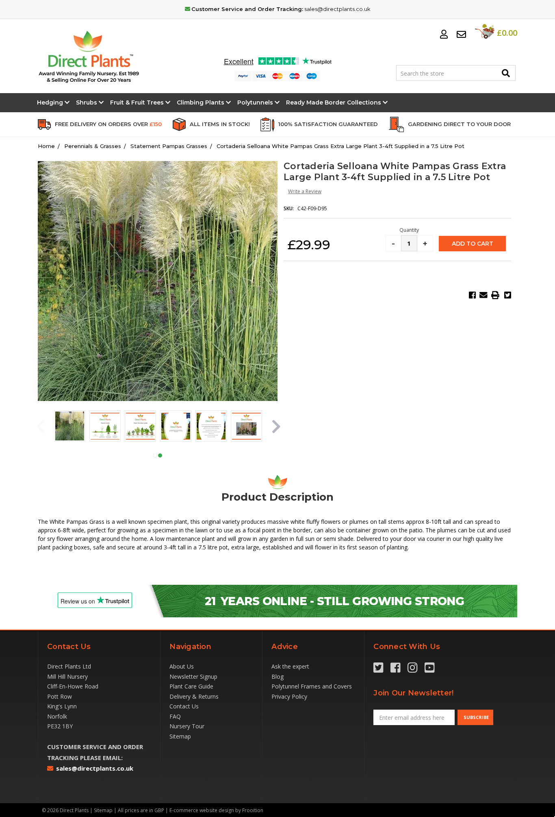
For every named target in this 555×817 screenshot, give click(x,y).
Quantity (409, 230)
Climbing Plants (201, 102)
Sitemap (180, 736)
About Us (181, 666)
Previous (40, 427)
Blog (277, 676)
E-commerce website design (201, 810)
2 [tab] (160, 455)
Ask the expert (290, 666)
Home (46, 146)
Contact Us (184, 706)
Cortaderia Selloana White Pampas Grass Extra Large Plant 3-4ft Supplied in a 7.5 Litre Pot (340, 146)
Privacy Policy (289, 696)
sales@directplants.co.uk (337, 9)
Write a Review (304, 191)
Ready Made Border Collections (334, 102)
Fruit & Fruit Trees (137, 102)
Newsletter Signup (193, 676)
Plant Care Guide (191, 686)
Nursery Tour (186, 726)
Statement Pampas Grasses (168, 146)
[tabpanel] (69, 427)
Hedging (51, 102)
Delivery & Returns (194, 696)
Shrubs (87, 102)
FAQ (175, 716)
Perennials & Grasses (92, 146)
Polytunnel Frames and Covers (311, 686)
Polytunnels (256, 102)
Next (275, 427)
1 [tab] (155, 455)
